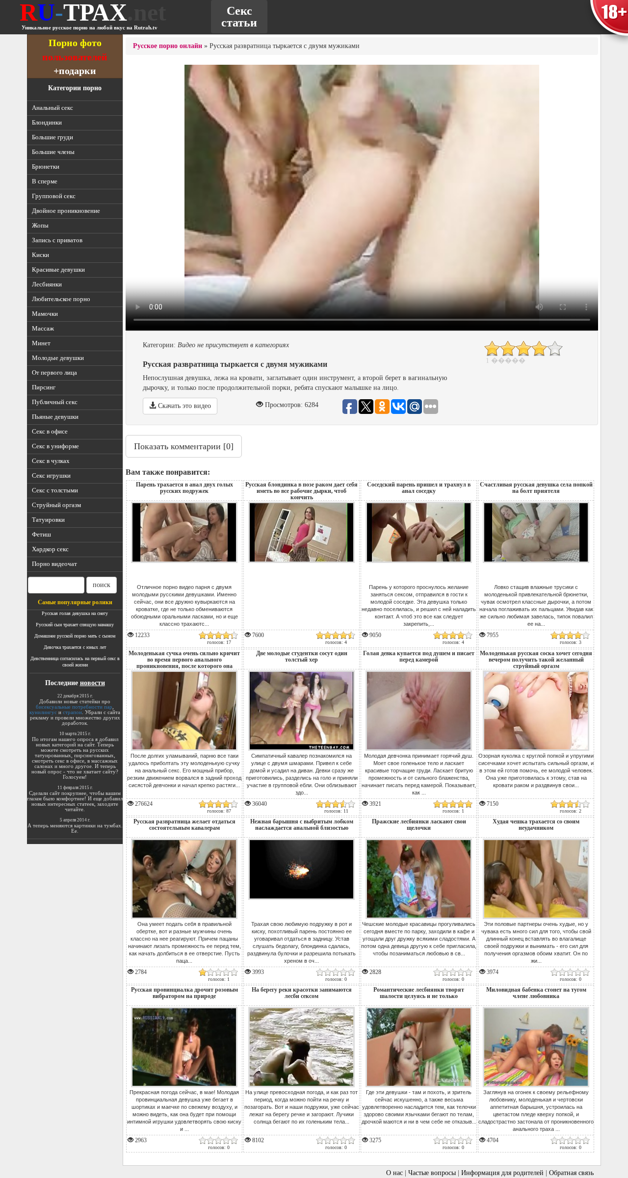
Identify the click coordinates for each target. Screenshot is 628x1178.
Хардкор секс (50, 549)
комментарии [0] (184, 446)
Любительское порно (61, 299)
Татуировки (48, 519)
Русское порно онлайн (167, 46)
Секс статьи (239, 16)
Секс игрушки (51, 475)
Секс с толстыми (55, 490)
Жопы (40, 225)
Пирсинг (43, 387)
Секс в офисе (50, 431)
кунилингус (43, 712)
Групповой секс (54, 196)
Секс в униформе (55, 446)
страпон (72, 712)
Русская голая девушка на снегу (75, 613)
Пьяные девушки (55, 416)
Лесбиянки (47, 284)
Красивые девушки (58, 269)
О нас (394, 1173)
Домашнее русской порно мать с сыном (74, 636)
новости (92, 683)
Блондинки (47, 122)
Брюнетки (45, 166)
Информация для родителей (502, 1173)
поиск (101, 585)
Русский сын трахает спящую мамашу (75, 624)
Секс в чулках (51, 460)
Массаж (43, 328)
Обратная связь (571, 1173)
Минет (41, 343)
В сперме (44, 181)
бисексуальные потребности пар (74, 707)
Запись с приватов (57, 240)
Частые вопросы (432, 1173)
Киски (40, 254)
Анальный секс (52, 107)
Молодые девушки (58, 357)
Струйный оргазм (56, 505)
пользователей (74, 56)
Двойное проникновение (66, 210)
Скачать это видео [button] (183, 406)
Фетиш (41, 534)
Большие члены (53, 151)
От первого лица (54, 372)
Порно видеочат (54, 563)
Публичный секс (55, 402)
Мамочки (45, 313)
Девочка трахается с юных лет (75, 647)
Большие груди (52, 137)
